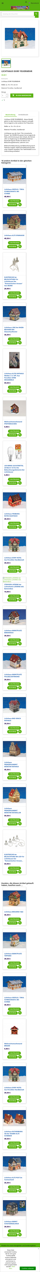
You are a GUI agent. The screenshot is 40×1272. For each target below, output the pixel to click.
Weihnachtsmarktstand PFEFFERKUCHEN (13, 423)
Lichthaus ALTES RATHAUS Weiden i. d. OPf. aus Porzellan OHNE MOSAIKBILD (14, 377)
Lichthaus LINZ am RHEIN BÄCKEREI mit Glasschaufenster (14, 329)
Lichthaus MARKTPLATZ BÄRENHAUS (13, 632)
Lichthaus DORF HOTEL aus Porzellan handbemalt (14, 559)
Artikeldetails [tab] (23, 115)
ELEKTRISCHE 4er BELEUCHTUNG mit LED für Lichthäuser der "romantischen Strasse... (14, 857)
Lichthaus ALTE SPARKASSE (14, 235)
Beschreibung (12, 204)
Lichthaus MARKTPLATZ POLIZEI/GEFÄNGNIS (13, 675)
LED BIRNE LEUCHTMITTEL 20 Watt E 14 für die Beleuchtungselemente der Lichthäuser (14, 469)
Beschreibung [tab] (10, 115)
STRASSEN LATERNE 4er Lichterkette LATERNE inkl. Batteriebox (14, 586)
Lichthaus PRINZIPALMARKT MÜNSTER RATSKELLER (12, 810)
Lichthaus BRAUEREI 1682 (13, 912)
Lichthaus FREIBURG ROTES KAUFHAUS (12, 515)
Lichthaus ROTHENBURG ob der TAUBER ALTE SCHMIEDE (13, 1134)
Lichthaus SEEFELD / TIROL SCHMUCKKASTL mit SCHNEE (14, 191)
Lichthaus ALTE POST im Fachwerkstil (13, 1179)
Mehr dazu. (12, 1267)
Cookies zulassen (28, 1268)
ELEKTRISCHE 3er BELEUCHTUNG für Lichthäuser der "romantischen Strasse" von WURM (13, 281)
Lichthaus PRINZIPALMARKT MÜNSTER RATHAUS (11, 764)
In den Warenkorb (21, 95)
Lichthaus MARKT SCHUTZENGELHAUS (11, 1223)
